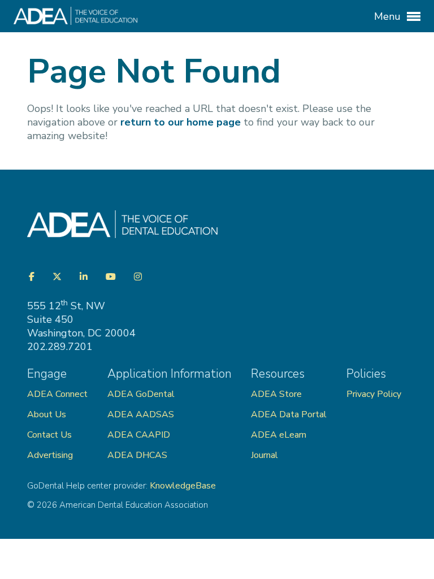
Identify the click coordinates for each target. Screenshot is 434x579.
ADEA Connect (57, 394)
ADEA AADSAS (140, 414)
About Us (46, 414)
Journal (264, 455)
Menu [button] (388, 16)
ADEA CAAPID (138, 435)
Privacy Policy (373, 394)
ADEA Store (276, 394)
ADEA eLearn (278, 435)
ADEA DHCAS (137, 455)
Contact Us (49, 435)
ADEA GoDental (141, 394)
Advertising (51, 455)
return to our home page (180, 122)
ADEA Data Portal (289, 414)
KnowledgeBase (183, 485)
